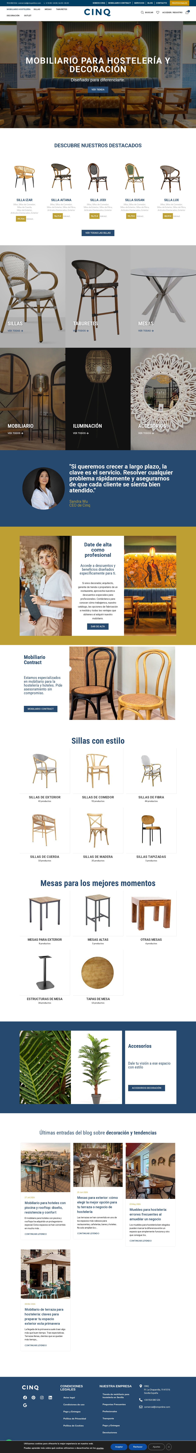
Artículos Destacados (20, 213)
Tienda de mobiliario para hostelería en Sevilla (116, 1396)
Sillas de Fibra (69, 207)
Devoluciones (110, 1432)
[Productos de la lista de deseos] (158, 12)
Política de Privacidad (74, 1418)
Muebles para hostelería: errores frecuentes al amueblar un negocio (148, 1214)
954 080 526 (12, 3)
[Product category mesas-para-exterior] (45, 918)
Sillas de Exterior (24, 210)
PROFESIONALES (179, 3)
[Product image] (24, 177)
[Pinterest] (33, 1397)
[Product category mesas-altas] (98, 918)
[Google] (25, 1405)
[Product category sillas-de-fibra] (151, 776)
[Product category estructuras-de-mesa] (45, 978)
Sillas (15, 204)
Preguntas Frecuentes (114, 1404)
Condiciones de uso (74, 1404)
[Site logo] (98, 12)
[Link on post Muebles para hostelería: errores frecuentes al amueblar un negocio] (150, 1171)
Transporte (108, 1418)
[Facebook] (25, 1397)
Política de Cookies (73, 1425)
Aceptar (119, 1446)
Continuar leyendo (36, 1234)
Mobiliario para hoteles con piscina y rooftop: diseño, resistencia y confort (45, 1207)
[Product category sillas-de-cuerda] (45, 836)
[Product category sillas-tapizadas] (151, 836)
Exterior (34, 213)
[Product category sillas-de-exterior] (45, 776)
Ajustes (156, 1446)
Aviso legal (69, 1397)
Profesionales (110, 1411)
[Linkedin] (50, 1397)
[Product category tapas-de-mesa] (98, 978)
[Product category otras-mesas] (151, 918)
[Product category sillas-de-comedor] (98, 776)
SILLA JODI (98, 200)
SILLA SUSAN (134, 200)
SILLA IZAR (24, 200)
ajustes (100, 1448)
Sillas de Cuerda (24, 207)
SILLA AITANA (61, 200)
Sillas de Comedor (27, 204)
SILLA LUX (171, 200)
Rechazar (137, 1446)
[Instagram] (42, 1397)
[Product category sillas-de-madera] (98, 836)
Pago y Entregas (72, 1411)
